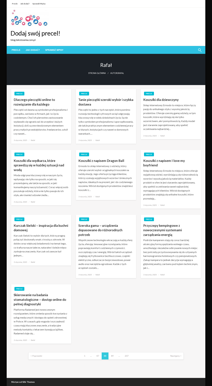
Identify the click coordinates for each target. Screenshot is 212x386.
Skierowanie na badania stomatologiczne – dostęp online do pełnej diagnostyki (40, 299)
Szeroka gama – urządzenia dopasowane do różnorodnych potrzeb (100, 230)
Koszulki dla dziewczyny (161, 100)
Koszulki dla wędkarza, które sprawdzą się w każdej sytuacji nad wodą (39, 165)
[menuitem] (16, 50)
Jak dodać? (25, 3)
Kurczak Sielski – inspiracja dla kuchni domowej (41, 227)
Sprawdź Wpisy (38, 3)
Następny (175, 355)
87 (98, 355)
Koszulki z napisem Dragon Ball (101, 161)
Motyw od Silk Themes (23, 382)
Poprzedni (37, 355)
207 (127, 355)
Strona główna (97, 73)
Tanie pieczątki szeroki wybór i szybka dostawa (105, 102)
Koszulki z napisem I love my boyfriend (164, 163)
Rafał (33, 140)
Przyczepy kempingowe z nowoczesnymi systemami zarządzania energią (162, 230)
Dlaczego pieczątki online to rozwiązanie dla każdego (34, 102)
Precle (15, 3)
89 (112, 355)
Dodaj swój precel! (35, 33)
